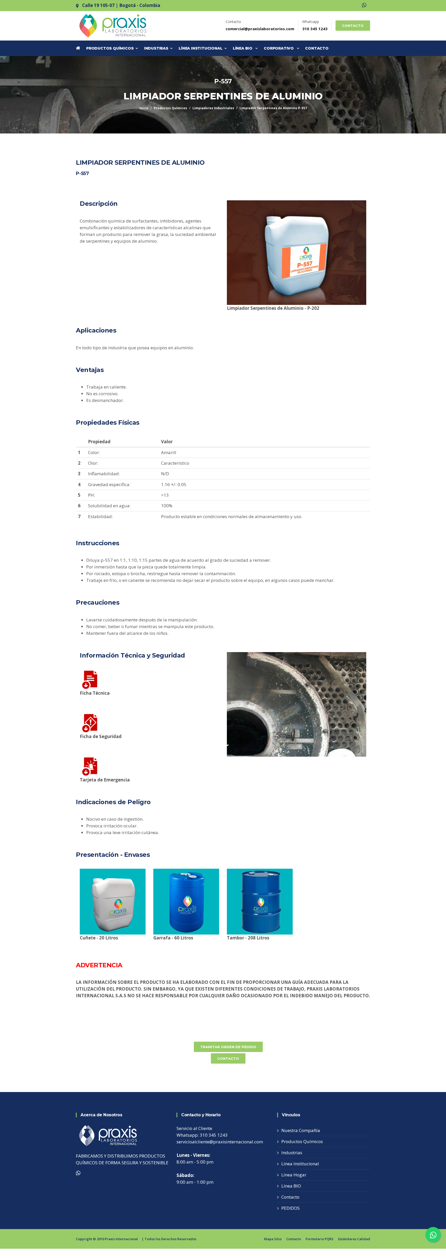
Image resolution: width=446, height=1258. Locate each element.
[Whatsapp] (364, 5)
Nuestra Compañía (300, 1130)
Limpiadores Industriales (213, 108)
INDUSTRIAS (157, 48)
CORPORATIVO (280, 48)
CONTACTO (353, 25)
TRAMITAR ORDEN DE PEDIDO (228, 1047)
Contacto (290, 1197)
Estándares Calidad (354, 1238)
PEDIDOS (290, 1208)
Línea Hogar (293, 1175)
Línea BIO (291, 1186)
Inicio (143, 108)
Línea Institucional (300, 1164)
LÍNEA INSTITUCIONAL (201, 48)
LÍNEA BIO (244, 48)
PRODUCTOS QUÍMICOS (111, 48)
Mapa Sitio (273, 1238)
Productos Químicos (170, 108)
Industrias (291, 1153)
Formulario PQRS (319, 1238)
